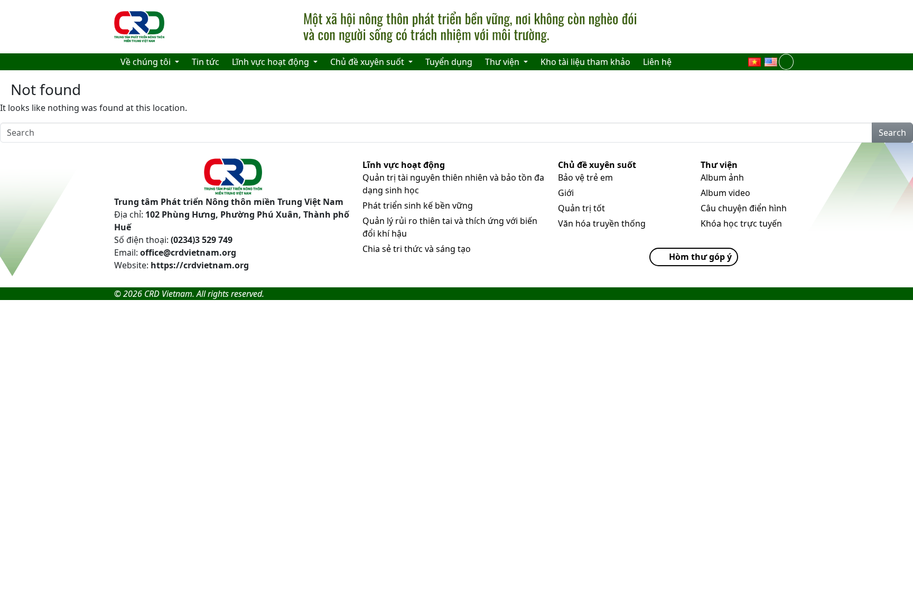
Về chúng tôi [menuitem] (146, 62)
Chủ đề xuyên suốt (597, 165)
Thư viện (719, 165)
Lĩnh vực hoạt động (403, 165)
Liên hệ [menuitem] (657, 62)
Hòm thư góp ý (700, 257)
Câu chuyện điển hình (744, 208)
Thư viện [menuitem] (503, 62)
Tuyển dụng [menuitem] (448, 62)
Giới (566, 193)
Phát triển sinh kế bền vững (417, 205)
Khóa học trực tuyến (741, 223)
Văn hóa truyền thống (602, 223)
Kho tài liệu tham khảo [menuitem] (585, 62)
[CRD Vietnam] (140, 27)
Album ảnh (722, 177)
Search (892, 132)
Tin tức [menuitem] (205, 62)
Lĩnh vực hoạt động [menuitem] (271, 62)
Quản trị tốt (581, 208)
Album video (725, 193)
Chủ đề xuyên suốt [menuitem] (368, 62)
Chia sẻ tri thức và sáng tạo (416, 249)
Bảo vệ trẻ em (585, 177)
